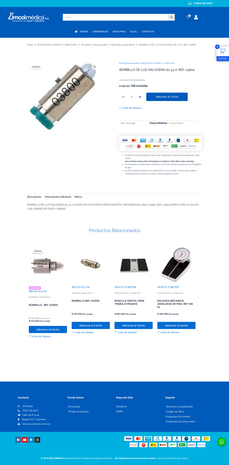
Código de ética (175, 411)
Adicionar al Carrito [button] (47, 329)
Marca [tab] (78, 196)
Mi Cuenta (74, 406)
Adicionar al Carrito (167, 96)
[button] (94, 67)
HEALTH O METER (125, 287)
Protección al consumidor (180, 421)
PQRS (119, 411)
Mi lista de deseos (78, 411)
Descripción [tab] (34, 196)
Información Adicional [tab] (58, 196)
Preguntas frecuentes (178, 416)
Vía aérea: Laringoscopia (94, 44)
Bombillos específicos (123, 44)
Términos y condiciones (179, 406)
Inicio (30, 44)
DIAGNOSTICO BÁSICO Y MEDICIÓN (56, 44)
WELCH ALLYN (38, 291)
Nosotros (121, 406)
